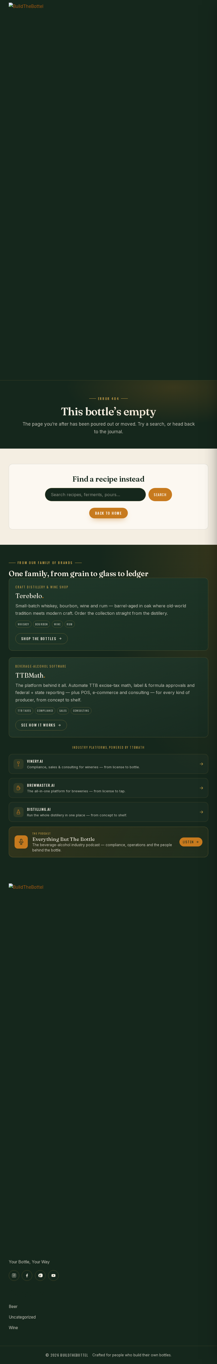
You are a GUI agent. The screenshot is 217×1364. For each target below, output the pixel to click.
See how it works (38, 725)
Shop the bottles (38, 638)
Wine (13, 1327)
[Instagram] (14, 1275)
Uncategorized (22, 1317)
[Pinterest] (40, 1275)
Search (160, 494)
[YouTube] (53, 1275)
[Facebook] (27, 1275)
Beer (13, 1306)
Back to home (108, 513)
